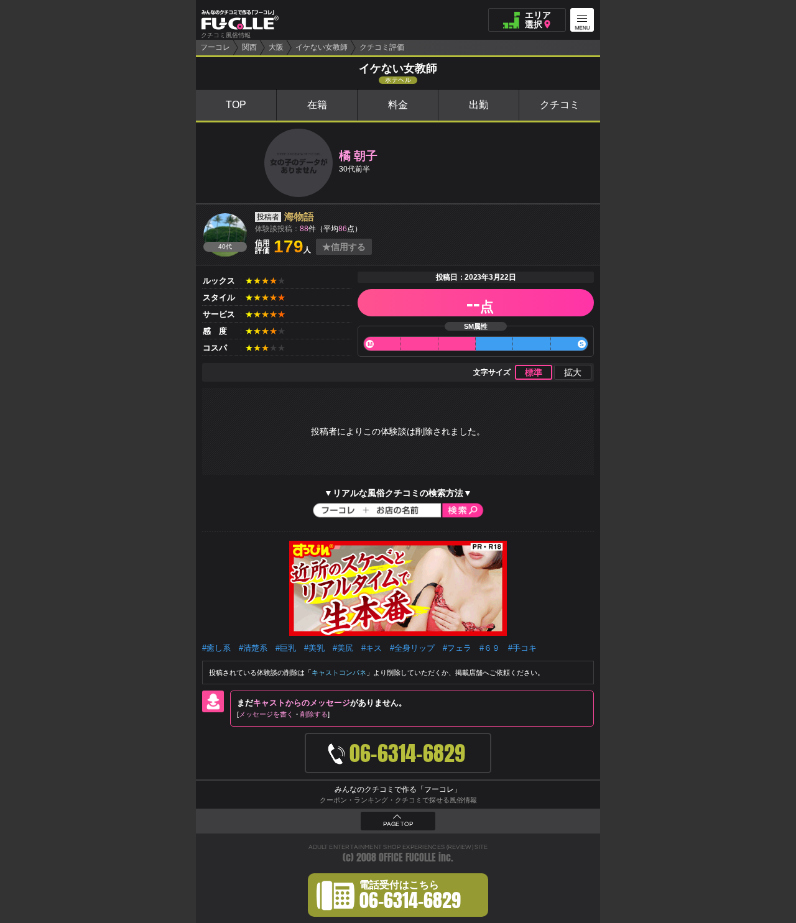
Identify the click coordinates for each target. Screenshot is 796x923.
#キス (371, 648)
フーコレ (215, 47)
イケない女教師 (321, 47)
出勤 (479, 104)
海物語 (299, 216)
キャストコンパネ (339, 672)
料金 (398, 104)
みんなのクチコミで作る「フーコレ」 (398, 789)
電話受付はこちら (410, 896)
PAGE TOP (398, 824)
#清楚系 (253, 648)
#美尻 (343, 648)
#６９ (489, 648)
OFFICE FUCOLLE (407, 857)
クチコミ (560, 104)
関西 (249, 47)
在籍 (317, 104)
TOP (236, 104)
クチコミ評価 (381, 47)
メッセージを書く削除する (283, 714)
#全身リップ (412, 648)
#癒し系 (216, 648)
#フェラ (457, 648)
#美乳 (314, 648)
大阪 (276, 47)
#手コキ (522, 648)
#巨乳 (285, 648)
